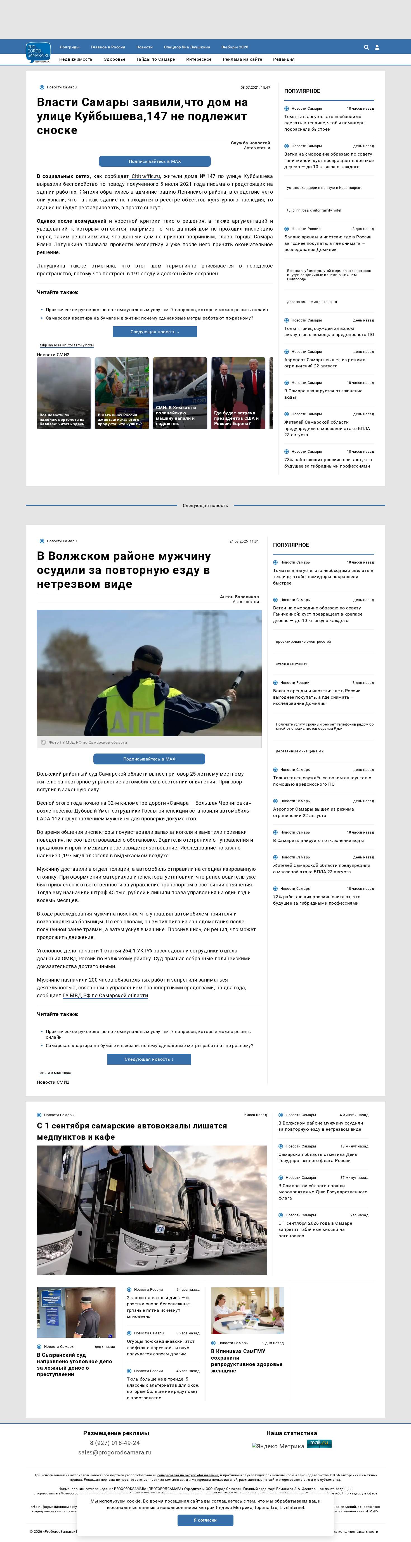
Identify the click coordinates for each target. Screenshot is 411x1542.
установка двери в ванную (311, 188)
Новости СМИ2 (53, 354)
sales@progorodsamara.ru (115, 1452)
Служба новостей (250, 142)
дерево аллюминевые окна (312, 302)
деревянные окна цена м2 (299, 751)
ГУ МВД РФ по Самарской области (105, 995)
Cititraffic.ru (144, 176)
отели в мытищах (55, 1073)
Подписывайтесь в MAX (155, 161)
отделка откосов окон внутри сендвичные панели (329, 273)
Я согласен (205, 1520)
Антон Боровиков (239, 596)
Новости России (306, 229)
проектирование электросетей (303, 642)
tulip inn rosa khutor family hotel (67, 345)
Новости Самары (62, 87)
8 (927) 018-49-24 (115, 1443)
